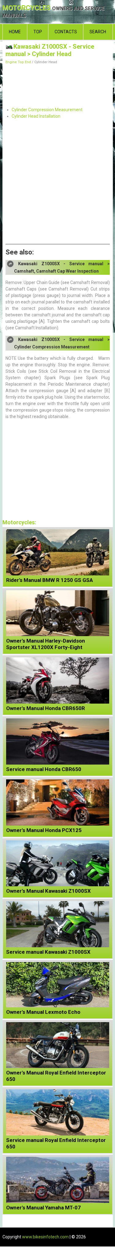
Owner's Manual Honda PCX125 (44, 830)
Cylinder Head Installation (36, 116)
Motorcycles (53, 11)
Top (37, 31)
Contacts (66, 31)
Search (98, 31)
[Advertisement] (58, 83)
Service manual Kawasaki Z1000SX (48, 952)
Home (15, 31)
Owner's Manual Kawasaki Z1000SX (48, 891)
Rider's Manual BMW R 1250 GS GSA (49, 580)
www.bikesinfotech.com (45, 1236)
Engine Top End (18, 62)
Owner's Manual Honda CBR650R (45, 708)
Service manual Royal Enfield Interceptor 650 (56, 1143)
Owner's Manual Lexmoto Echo (43, 1012)
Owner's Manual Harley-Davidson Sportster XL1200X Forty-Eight (45, 644)
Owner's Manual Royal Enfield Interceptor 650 (56, 1076)
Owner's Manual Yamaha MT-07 (43, 1207)
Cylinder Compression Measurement (47, 109)
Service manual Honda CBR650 (43, 769)
